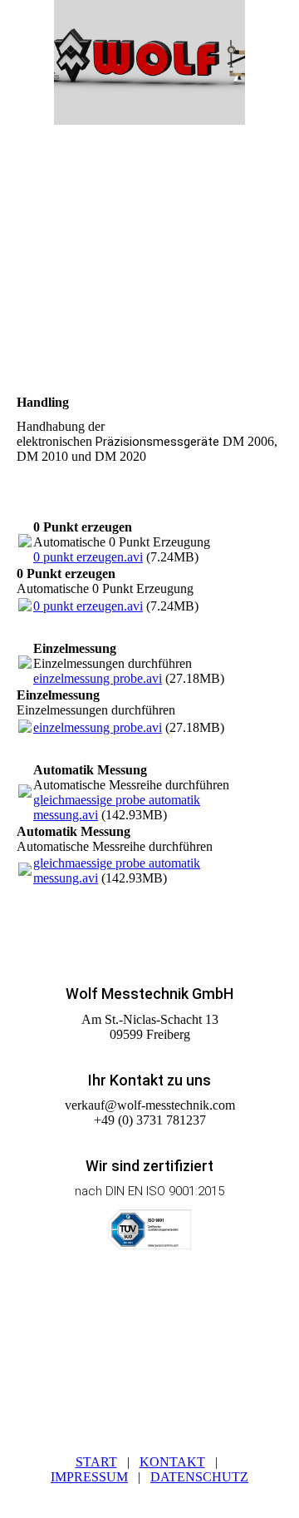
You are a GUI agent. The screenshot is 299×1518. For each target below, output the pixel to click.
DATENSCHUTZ (199, 1477)
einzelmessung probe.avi (97, 678)
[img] (149, 62)
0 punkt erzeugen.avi (88, 557)
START (96, 1462)
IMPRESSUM (89, 1477)
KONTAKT (172, 1462)
